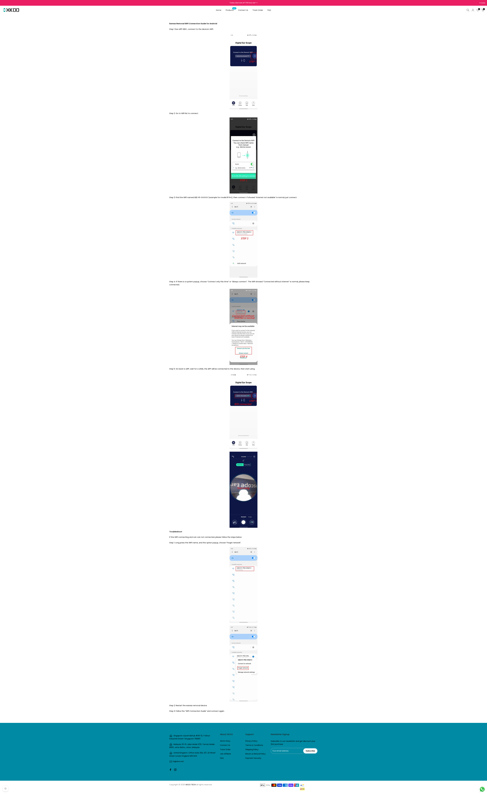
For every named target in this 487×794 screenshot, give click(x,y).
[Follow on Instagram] (175, 769)
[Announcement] (243, 3)
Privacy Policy (251, 741)
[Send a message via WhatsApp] (482, 789)
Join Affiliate (225, 754)
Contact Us (243, 10)
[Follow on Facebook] (170, 769)
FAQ (269, 10)
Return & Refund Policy (255, 754)
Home (218, 10)
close (5, 3)
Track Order (258, 10)
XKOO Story (225, 741)
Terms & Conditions (254, 745)
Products (231, 10)
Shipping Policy (251, 749)
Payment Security (253, 758)
